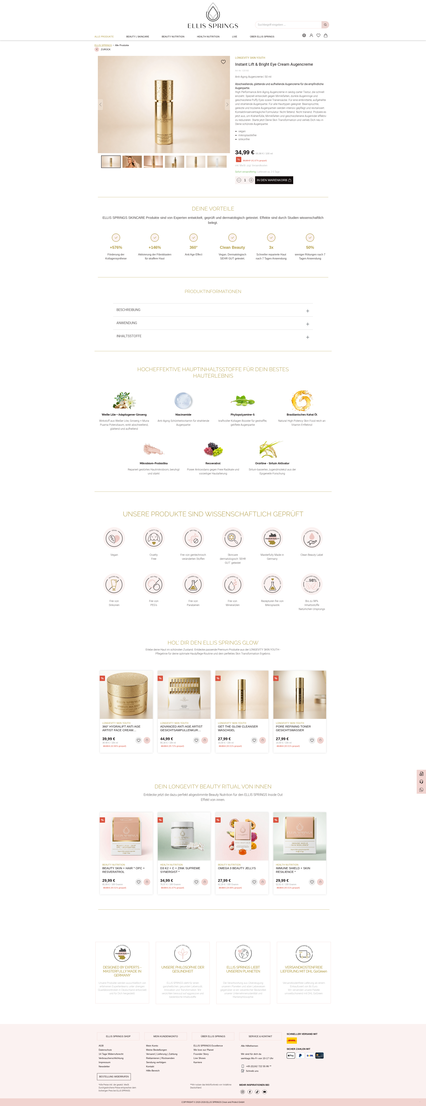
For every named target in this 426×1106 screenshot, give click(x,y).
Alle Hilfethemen (249, 1045)
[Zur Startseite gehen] (213, 15)
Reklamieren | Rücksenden (160, 1058)
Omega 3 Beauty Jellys (237, 868)
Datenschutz (105, 1049)
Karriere (198, 1062)
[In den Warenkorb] (147, 740)
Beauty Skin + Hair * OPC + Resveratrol (123, 870)
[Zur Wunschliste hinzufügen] (223, 62)
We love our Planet (203, 1049)
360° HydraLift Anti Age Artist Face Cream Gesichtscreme (121, 728)
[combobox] (288, 24)
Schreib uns (252, 1071)
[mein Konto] (311, 35)
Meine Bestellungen (156, 1049)
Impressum (104, 1062)
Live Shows (200, 1058)
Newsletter (104, 1066)
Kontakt (150, 1066)
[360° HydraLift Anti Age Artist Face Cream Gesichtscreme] (126, 695)
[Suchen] (325, 24)
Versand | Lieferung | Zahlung (161, 1054)
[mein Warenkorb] (325, 35)
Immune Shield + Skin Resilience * (293, 870)
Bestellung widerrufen (114, 1076)
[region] (164, 113)
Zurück (105, 49)
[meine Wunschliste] (318, 35)
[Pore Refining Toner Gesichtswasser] (299, 695)
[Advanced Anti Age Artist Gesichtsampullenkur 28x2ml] (184, 695)
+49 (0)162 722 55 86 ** (258, 1066)
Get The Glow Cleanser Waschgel (238, 728)
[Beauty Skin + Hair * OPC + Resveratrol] (126, 836)
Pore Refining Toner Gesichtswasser (293, 728)
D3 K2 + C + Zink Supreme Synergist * (180, 870)
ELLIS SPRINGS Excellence (208, 1045)
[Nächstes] (227, 104)
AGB (101, 1045)
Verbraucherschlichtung (111, 1058)
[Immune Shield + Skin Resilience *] (299, 836)
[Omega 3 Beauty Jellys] (241, 836)
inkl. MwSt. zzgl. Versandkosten (251, 165)
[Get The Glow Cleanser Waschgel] (241, 695)
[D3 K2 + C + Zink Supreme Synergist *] (184, 836)
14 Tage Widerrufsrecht (111, 1054)
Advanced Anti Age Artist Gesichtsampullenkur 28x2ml (181, 728)
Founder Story (201, 1054)
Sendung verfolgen (156, 1062)
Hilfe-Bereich (153, 1070)
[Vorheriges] (100, 104)
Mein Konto (152, 1045)
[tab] (213, 309)
